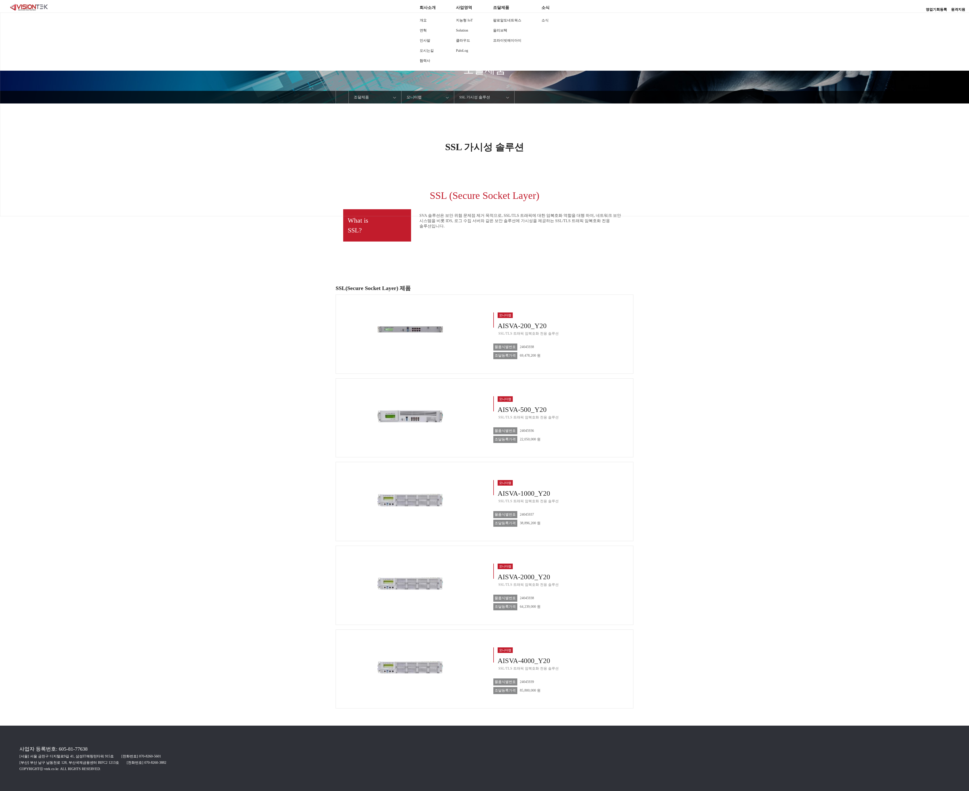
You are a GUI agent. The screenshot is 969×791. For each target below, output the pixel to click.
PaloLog (462, 50)
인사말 (425, 40)
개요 (423, 20)
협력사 (425, 61)
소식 (546, 7)
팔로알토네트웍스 (507, 20)
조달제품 (501, 7)
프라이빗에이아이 (507, 40)
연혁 (423, 30)
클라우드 (463, 40)
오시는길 (427, 50)
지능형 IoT (464, 20)
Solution (462, 30)
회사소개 (428, 7)
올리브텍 (500, 30)
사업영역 (464, 7)
